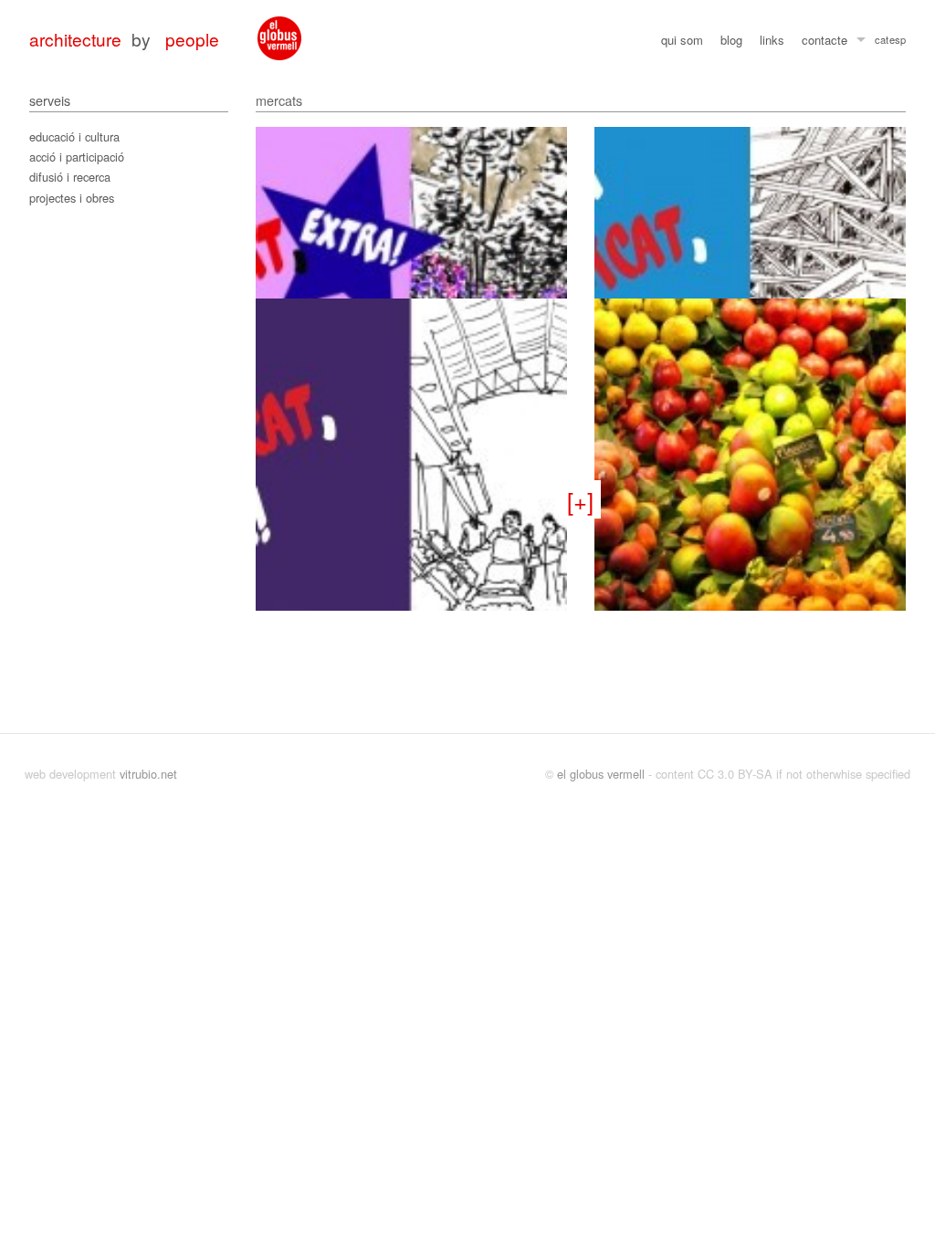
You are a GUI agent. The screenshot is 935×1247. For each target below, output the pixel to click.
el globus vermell (601, 773)
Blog (731, 39)
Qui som (682, 39)
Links (772, 39)
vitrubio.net (148, 773)
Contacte (824, 39)
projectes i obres (71, 197)
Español (897, 42)
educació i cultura (74, 136)
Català (881, 42)
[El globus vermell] (279, 38)
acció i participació (76, 156)
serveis (49, 100)
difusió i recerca (69, 176)
